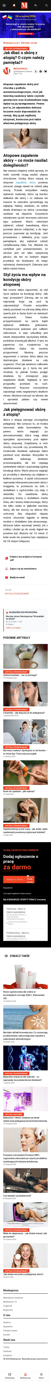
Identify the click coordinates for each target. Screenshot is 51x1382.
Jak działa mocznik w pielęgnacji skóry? (23, 1274)
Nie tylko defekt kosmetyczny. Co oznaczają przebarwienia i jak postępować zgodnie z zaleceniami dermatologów (25, 1035)
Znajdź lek (7, 1306)
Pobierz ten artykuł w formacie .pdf (26, 558)
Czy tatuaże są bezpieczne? (17, 1195)
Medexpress (20, 68)
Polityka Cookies (10, 1331)
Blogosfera (8, 1310)
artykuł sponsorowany (17, 594)
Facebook (7, 1351)
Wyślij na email (17, 577)
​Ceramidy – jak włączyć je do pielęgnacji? (24, 713)
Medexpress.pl (10, 43)
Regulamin (8, 888)
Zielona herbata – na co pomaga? (20, 675)
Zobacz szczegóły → (14, 628)
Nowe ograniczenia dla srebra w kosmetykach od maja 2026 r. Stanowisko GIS (24, 995)
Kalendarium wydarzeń (13, 1298)
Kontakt (6, 1335)
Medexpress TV (10, 1302)
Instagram (7, 1355)
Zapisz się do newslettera (23, 568)
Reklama (7, 1322)
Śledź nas (9, 1339)
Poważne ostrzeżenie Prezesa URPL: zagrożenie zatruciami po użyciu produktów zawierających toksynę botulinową (25, 1158)
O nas (6, 1315)
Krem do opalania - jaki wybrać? (19, 791)
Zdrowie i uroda (29, 43)
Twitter (6, 1347)
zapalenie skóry (26, 182)
